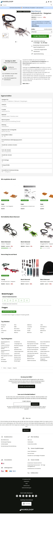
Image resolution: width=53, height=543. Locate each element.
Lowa (2, 332)
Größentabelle (48, 29)
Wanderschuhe (18, 349)
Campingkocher (18, 343)
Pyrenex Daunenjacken (32, 349)
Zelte (2, 357)
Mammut (29, 332)
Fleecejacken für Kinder (32, 343)
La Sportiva (3, 330)
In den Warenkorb (40, 36)
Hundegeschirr (43, 347)
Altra (15, 324)
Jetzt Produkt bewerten (36, 15)
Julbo (41, 324)
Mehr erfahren (35, 26)
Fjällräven (29, 324)
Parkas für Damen (5, 345)
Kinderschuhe (17, 357)
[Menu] (1, 5)
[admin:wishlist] (50, 36)
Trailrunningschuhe (18, 351)
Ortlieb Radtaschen (44, 351)
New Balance (43, 326)
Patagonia (3, 324)
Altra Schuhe (43, 353)
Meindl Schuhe (30, 358)
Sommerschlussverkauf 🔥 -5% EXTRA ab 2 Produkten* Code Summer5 (26, 7)
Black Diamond (36, 11)
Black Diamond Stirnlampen (30, 356)
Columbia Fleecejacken (32, 353)
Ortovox (3, 326)
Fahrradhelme (17, 359)
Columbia (29, 326)
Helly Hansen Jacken (32, 351)
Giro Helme (43, 343)
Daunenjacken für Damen (5, 342)
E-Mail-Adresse (26, 401)
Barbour (16, 332)
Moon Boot (16, 328)
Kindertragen (17, 361)
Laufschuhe (17, 353)
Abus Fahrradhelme (45, 357)
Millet (15, 326)
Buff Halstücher (44, 355)
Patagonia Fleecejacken (33, 347)
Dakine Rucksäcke (31, 360)
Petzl (41, 332)
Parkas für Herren (5, 353)
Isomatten (3, 359)
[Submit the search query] (51, 5)
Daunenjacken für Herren (5, 351)
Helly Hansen (17, 330)
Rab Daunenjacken (44, 345)
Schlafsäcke (17, 341)
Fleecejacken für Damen (5, 348)
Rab (2, 328)
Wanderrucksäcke (18, 345)
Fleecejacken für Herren (6, 355)
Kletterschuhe (17, 355)
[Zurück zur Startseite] (2, 368)
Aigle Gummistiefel (31, 345)
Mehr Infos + (26, 83)
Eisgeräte (16, 347)
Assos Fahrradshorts (45, 341)
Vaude (28, 330)
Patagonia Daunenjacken (43, 360)
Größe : (33, 29)
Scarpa (29, 328)
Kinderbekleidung (31, 341)
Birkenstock (43, 330)
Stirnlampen (4, 361)
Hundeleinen (43, 349)
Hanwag (42, 328)
